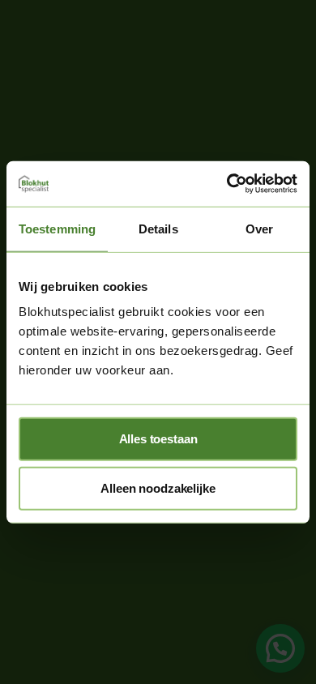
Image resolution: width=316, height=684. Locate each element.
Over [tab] (259, 228)
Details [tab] (158, 228)
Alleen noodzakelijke (157, 488)
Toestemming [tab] (57, 228)
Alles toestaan (158, 439)
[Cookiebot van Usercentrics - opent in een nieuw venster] (227, 184)
